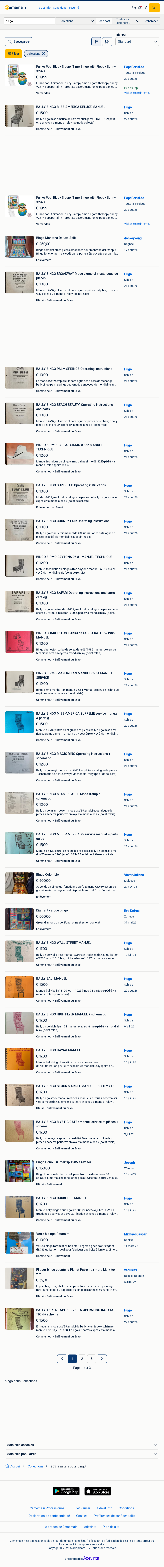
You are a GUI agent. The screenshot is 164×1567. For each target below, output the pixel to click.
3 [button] (92, 1359)
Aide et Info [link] (44, 7)
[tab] (96, 41)
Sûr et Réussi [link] (81, 1508)
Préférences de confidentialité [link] (114, 1516)
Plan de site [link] (111, 1527)
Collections (33, 53)
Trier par (120, 34)
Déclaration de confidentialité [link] (49, 1516)
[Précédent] (62, 1359)
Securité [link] (74, 7)
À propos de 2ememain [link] (61, 1527)
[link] (18, 7)
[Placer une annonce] (154, 7)
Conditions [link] (59, 7)
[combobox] (29, 20)
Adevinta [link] (90, 1527)
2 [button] (82, 1359)
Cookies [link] (81, 1516)
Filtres (16, 53)
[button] (139, 7)
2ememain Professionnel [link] (47, 1508)
